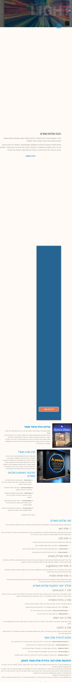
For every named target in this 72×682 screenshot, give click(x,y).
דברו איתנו (30, 155)
